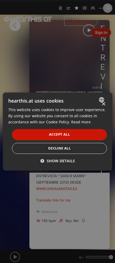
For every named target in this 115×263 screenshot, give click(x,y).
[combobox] (102, 99)
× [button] (103, 104)
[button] (57, 161)
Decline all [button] (59, 148)
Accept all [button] (59, 134)
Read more (81, 121)
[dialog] (57, 131)
